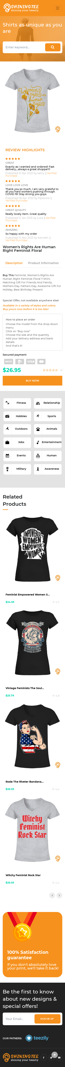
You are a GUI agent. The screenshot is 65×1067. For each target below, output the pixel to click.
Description (14, 263)
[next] (59, 895)
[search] (52, 47)
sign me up (47, 1018)
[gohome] (54, 1055)
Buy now (32, 380)
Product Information (43, 263)
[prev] (52, 895)
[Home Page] (21, 8)
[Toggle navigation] (57, 8)
